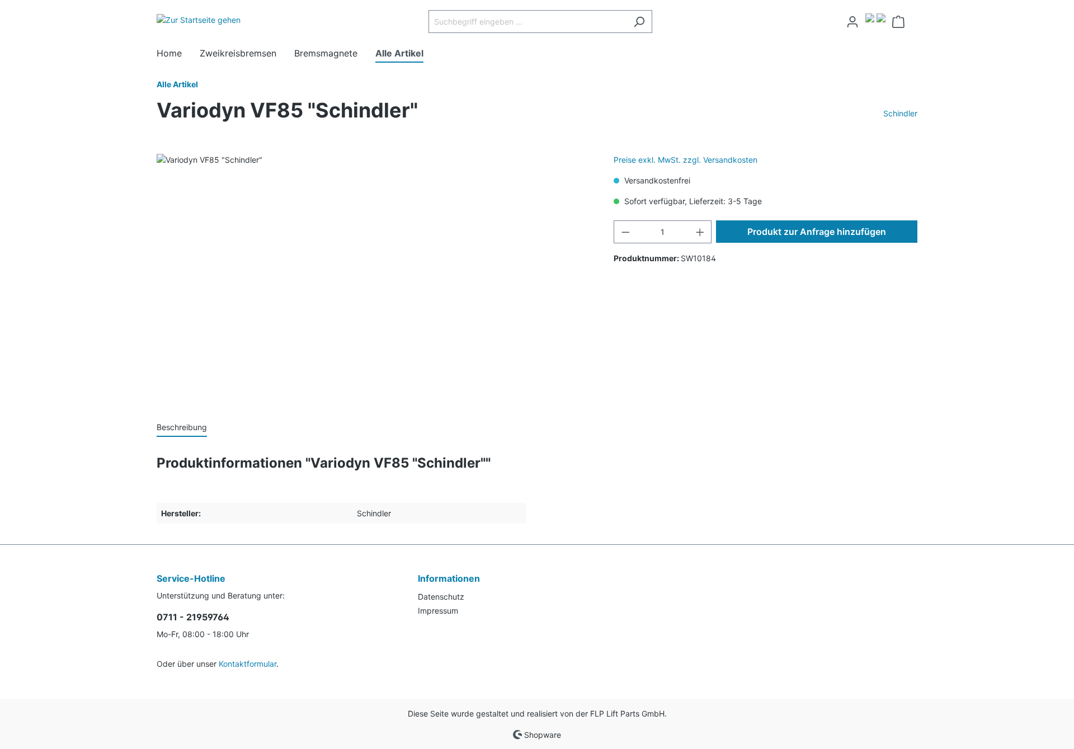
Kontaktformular (247, 663)
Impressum (438, 610)
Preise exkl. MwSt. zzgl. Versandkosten (685, 159)
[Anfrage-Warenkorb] (901, 21)
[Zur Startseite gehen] (199, 19)
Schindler (900, 113)
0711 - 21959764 (193, 617)
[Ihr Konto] (852, 21)
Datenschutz (441, 596)
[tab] (182, 427)
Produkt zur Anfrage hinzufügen (816, 231)
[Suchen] (639, 21)
